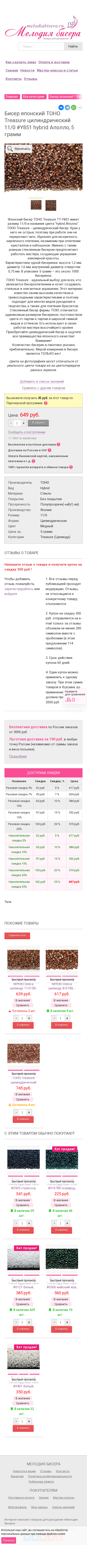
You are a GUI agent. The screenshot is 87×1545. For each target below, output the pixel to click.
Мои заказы (39, 1507)
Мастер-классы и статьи (57, 70)
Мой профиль (17, 1507)
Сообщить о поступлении (26, 432)
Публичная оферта (41, 1481)
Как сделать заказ (21, 62)
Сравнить (75, 696)
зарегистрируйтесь (18, 589)
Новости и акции (24, 1471)
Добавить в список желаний (42, 382)
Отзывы (30, 79)
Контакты (14, 79)
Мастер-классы (64, 1497)
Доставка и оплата (21, 1497)
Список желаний (63, 1507)
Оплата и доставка (54, 62)
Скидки (12, 70)
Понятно (8, 1540)
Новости (27, 70)
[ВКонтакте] (61, 107)
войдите (10, 594)
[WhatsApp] (73, 107)
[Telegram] (67, 107)
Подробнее (18, 756)
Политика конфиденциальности (50, 1476)
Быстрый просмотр (24, 979)
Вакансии (17, 1476)
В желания (23, 1000)
